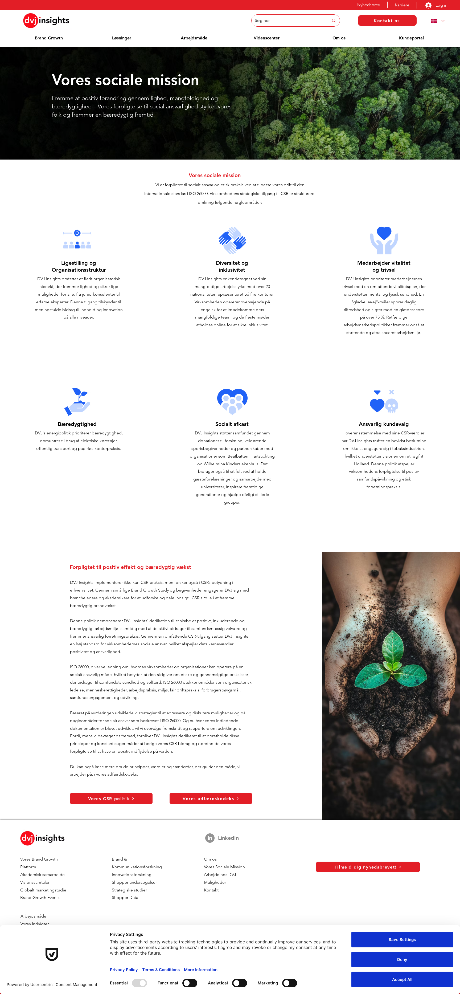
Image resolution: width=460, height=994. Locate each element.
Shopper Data (125, 897)
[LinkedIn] (210, 838)
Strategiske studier (129, 890)
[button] (49, 38)
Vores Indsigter (34, 923)
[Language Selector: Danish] (437, 21)
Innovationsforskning (131, 874)
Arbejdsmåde (33, 916)
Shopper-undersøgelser (134, 882)
